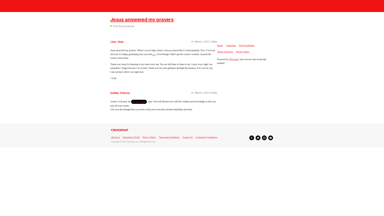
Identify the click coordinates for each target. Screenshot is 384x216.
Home (220, 45)
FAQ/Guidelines (247, 45)
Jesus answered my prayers (142, 19)
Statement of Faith (131, 137)
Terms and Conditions (169, 137)
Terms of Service (225, 52)
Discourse (233, 59)
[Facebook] (251, 137)
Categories (231, 45)
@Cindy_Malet (139, 101)
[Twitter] (258, 137)
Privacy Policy (243, 52)
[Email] (270, 137)
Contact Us (187, 137)
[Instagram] (264, 137)
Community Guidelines (206, 137)
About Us (115, 137)
